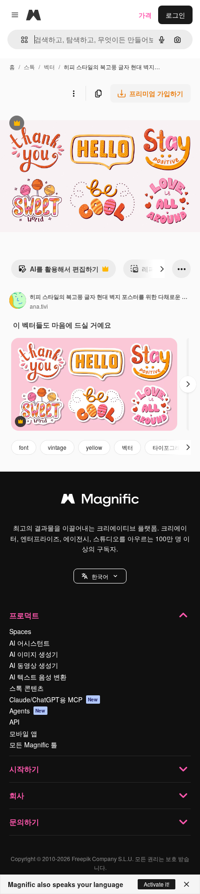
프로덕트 (24, 615)
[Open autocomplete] (20, 39)
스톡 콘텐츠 (26, 688)
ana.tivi (39, 306)
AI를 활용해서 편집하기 (58, 271)
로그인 (175, 14)
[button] (100, 576)
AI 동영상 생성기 (33, 665)
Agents (27, 710)
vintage (57, 447)
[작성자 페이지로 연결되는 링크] (17, 301)
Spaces (20, 631)
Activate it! (156, 884)
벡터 (49, 67)
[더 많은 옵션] (73, 93)
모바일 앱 (23, 733)
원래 (53, 124)
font (23, 447)
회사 (16, 795)
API (14, 721)
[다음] (161, 268)
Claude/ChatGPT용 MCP (53, 699)
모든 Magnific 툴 (33, 744)
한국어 (100, 576)
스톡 (29, 67)
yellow (94, 447)
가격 (145, 14)
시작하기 (24, 769)
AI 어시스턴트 (29, 643)
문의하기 (24, 821)
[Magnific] (100, 501)
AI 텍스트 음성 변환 (38, 676)
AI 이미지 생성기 (33, 654)
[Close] (186, 884)
